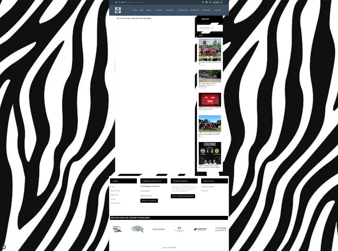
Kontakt (218, 10)
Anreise (112, 186)
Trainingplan (183, 10)
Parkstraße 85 (145, 191)
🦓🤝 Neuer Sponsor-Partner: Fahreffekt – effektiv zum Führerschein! (208, 85)
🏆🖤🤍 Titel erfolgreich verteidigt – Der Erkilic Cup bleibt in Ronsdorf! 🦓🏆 (210, 134)
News (142, 10)
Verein (148, 10)
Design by (165, 247)
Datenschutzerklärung (208, 186)
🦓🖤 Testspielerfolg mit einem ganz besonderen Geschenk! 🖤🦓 (209, 166)
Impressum (205, 191)
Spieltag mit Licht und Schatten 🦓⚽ (209, 63)
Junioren (170, 10)
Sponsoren (206, 10)
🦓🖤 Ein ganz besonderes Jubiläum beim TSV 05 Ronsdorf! (210, 108)
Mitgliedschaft (114, 195)
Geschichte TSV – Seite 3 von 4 (134, 2)
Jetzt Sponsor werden (183, 196)
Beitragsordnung (115, 191)
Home (135, 10)
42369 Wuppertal (146, 196)
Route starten (149, 200)
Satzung (112, 199)
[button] (4, 247)
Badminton (194, 10)
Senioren (158, 10)
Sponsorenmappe (115, 203)
